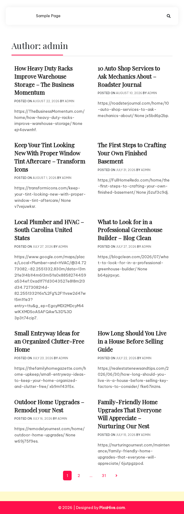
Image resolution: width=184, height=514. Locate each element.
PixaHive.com (112, 507)
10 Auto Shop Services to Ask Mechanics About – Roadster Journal (129, 76)
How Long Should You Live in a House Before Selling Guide (132, 341)
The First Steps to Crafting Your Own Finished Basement (132, 153)
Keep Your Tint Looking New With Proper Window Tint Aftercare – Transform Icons (49, 157)
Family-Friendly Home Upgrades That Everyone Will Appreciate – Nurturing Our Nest (129, 414)
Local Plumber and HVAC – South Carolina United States (49, 229)
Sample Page (48, 15)
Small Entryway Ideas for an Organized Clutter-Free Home (49, 341)
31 (104, 475)
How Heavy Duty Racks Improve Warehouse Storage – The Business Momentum (44, 80)
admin (69, 101)
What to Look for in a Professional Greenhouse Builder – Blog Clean (130, 229)
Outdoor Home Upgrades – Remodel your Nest (49, 406)
